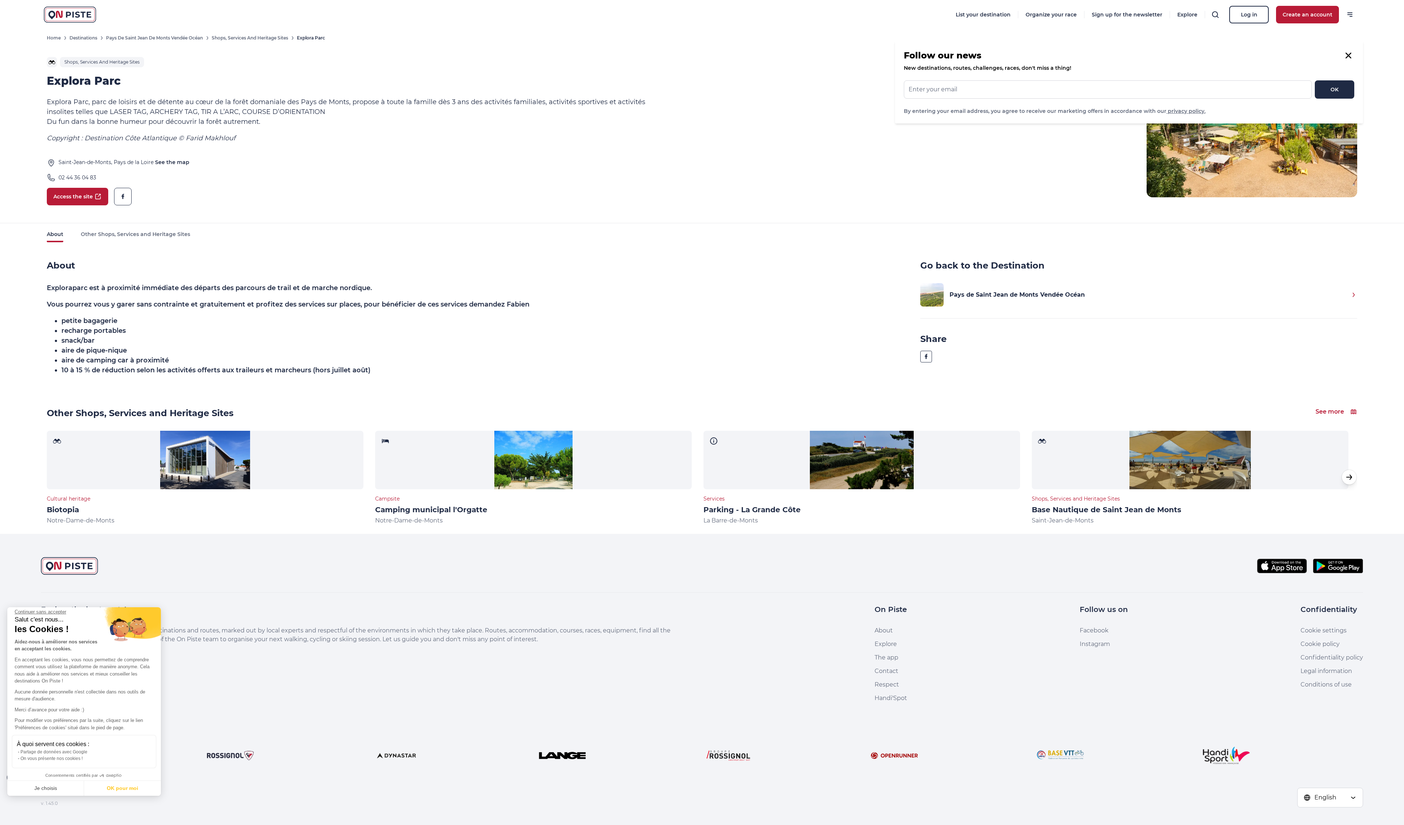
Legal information (1326, 671)
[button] (1349, 477)
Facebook (1094, 630)
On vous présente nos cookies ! (51, 758)
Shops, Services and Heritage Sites (250, 38)
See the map (172, 162)
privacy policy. (1185, 111)
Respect (887, 684)
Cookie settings (1324, 630)
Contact (886, 671)
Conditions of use (1326, 684)
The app (886, 657)
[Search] (1215, 14)
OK (1335, 89)
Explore (1187, 14)
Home (54, 38)
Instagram (1095, 643)
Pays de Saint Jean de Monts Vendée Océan (154, 38)
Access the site (73, 196)
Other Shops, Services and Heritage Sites (135, 234)
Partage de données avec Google (53, 751)
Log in (1249, 14)
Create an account (1307, 14)
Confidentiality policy (1332, 657)
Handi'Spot (891, 698)
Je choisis (45, 788)
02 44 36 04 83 (77, 177)
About (55, 234)
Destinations (83, 38)
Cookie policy (1320, 643)
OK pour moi (122, 788)
